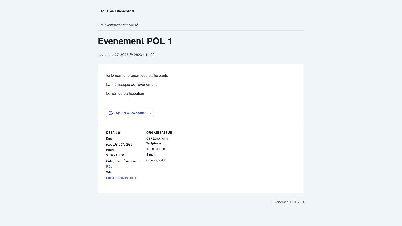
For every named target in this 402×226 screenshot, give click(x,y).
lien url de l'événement (121, 178)
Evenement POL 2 (286, 201)
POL (109, 166)
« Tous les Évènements (116, 11)
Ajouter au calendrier (131, 113)
